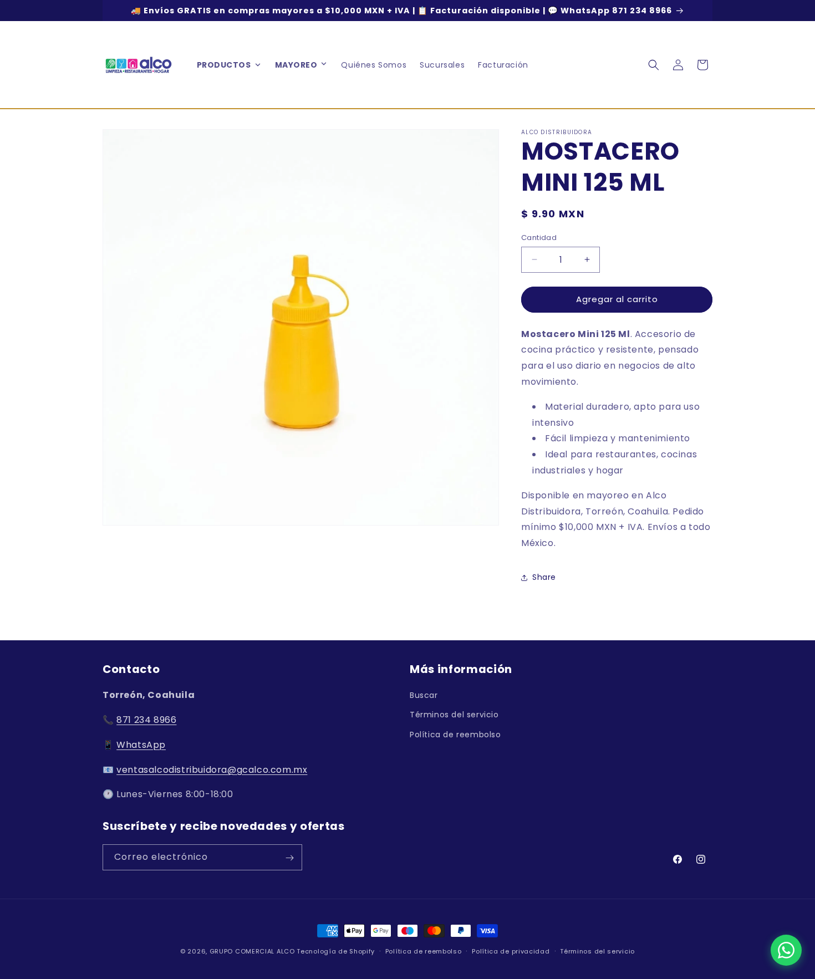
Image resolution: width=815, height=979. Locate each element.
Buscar (424, 695)
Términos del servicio (454, 715)
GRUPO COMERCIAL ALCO (252, 951)
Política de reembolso (455, 734)
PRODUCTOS (224, 64)
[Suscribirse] (289, 858)
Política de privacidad (510, 950)
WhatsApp (141, 744)
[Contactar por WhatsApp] (786, 950)
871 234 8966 (146, 719)
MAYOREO (296, 64)
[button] (324, 65)
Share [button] (544, 577)
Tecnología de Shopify (336, 951)
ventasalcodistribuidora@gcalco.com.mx (211, 769)
